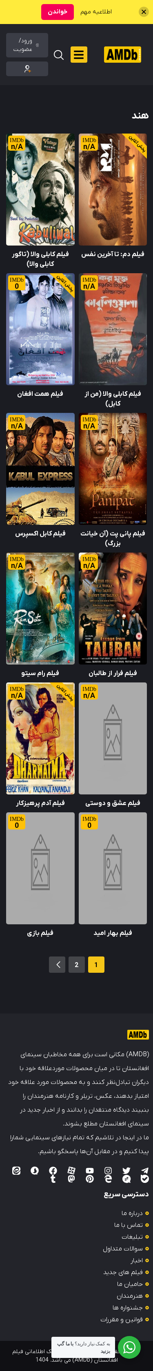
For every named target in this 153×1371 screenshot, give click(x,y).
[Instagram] (108, 1171)
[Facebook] (53, 1171)
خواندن (57, 12)
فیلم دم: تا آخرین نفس (112, 254)
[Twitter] (126, 1171)
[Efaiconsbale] (145, 1179)
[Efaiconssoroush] (35, 1171)
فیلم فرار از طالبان (113, 673)
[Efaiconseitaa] (16, 1171)
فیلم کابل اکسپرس (40, 534)
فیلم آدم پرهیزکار (40, 803)
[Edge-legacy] (108, 1179)
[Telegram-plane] (145, 1171)
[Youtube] (90, 1171)
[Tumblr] (53, 1179)
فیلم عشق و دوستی (112, 803)
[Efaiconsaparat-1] (71, 1171)
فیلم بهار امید (112, 933)
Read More (131, 138)
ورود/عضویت (22, 45)
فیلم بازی (40, 933)
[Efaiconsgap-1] (126, 1179)
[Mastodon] (71, 1179)
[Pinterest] (90, 1179)
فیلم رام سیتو (40, 673)
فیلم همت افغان (40, 394)
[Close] (144, 12)
